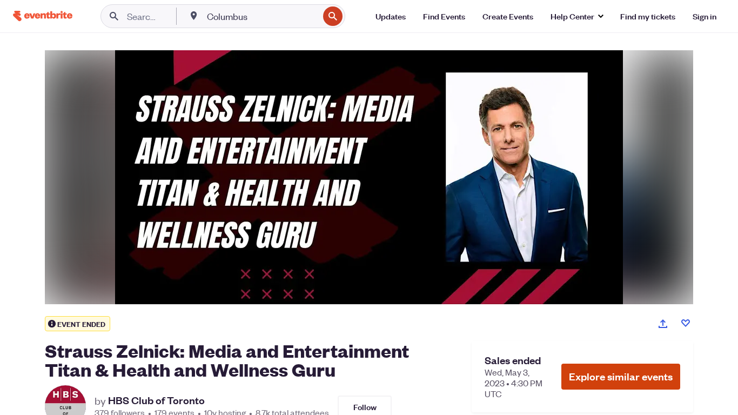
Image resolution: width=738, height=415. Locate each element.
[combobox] (261, 16)
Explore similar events (621, 376)
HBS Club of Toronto (156, 400)
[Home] (42, 16)
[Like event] (685, 323)
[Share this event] (663, 323)
